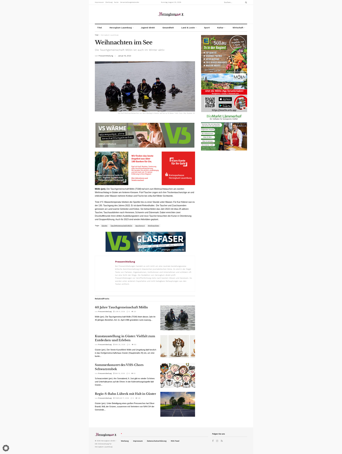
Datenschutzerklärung (156, 441)
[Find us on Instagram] (217, 441)
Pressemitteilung (105, 56)
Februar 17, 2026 (121, 398)
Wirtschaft (238, 27)
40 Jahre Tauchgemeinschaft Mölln (121, 307)
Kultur (220, 27)
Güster (104, 226)
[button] (6, 448)
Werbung (108, 2)
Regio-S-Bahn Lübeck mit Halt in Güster (125, 394)
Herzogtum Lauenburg (121, 27)
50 (134, 373)
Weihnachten (153, 226)
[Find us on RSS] (222, 441)
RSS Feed (175, 441)
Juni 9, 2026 (119, 311)
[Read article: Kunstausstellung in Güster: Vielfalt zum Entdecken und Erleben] (177, 346)
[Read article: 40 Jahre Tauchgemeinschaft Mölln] (177, 317)
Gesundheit (168, 27)
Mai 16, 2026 (119, 373)
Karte (116, 2)
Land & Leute (188, 27)
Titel (99, 27)
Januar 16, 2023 (124, 56)
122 (134, 344)
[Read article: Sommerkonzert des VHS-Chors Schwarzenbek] (177, 375)
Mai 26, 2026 (119, 344)
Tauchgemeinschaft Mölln (121, 226)
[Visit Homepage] (171, 14)
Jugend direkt (148, 27)
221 (134, 311)
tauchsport (140, 226)
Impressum (99, 2)
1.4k (139, 398)
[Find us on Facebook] (212, 441)
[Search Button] (245, 2)
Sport (207, 27)
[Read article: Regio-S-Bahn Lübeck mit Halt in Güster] (177, 404)
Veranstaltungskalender (129, 2)
